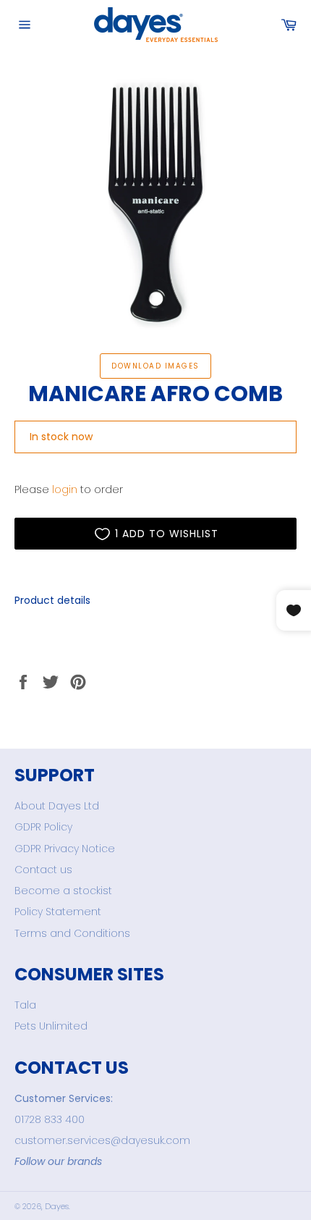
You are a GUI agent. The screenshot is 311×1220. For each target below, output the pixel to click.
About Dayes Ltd (56, 806)
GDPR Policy (43, 827)
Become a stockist (63, 890)
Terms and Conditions (72, 933)
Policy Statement (57, 911)
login (64, 489)
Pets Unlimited (51, 1026)
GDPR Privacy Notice (64, 848)
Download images (155, 366)
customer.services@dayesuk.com (102, 1140)
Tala (25, 1005)
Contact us (43, 869)
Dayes (57, 1206)
